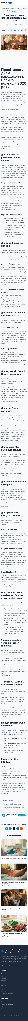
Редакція (3, 989)
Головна (4, 8)
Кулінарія (3, 980)
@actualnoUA (14, 815)
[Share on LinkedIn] (22, 30)
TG (6, 965)
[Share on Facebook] (11, 30)
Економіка (3, 976)
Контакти (3, 991)
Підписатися (21, 815)
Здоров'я (11, 8)
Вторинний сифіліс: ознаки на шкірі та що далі (14, 858)
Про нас (3, 1001)
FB (2, 965)
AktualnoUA (18, 785)
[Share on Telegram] (15, 30)
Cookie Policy (4, 1006)
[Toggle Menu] (25, 2)
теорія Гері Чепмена (15, 734)
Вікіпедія (16, 142)
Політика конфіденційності (7, 1004)
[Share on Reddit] (25, 30)
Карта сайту (4, 1008)
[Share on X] (18, 30)
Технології (3, 973)
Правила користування (7, 993)
